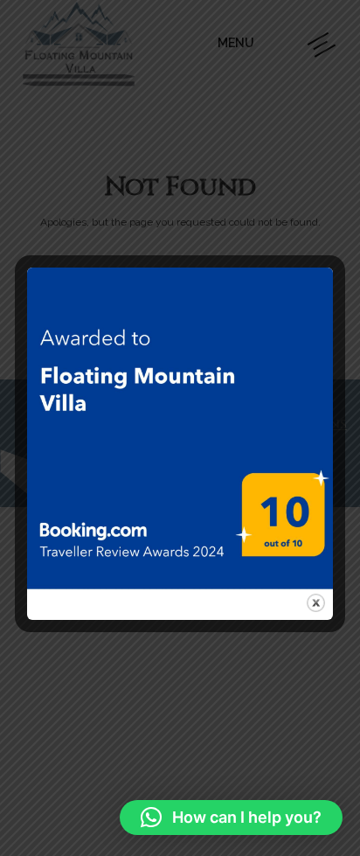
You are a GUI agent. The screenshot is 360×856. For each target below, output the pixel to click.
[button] (231, 817)
